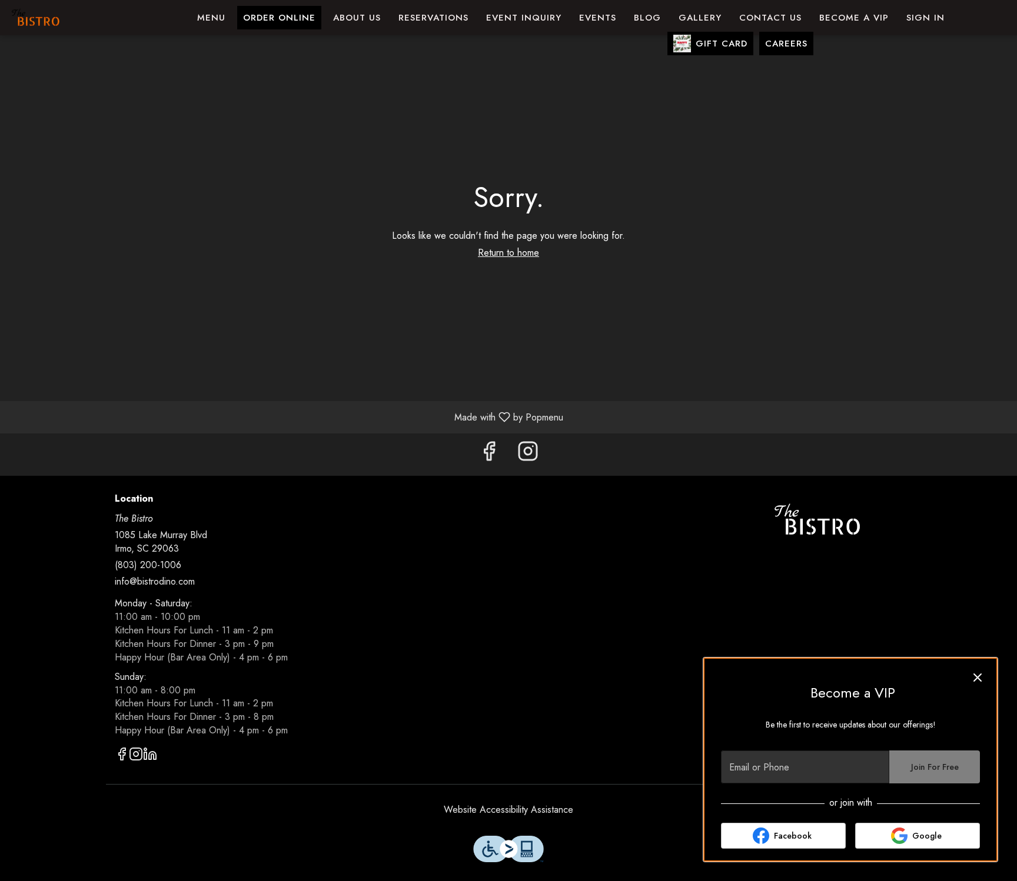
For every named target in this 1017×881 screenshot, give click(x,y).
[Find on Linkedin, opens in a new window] (150, 756)
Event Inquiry (523, 17)
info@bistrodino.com (155, 581)
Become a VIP (854, 17)
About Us (357, 17)
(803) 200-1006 (148, 565)
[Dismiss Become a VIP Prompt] (977, 677)
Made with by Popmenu (286, 417)
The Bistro (817, 519)
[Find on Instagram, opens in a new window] (528, 454)
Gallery (700, 17)
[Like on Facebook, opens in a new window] (489, 454)
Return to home (508, 252)
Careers (786, 43)
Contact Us (770, 17)
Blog (647, 17)
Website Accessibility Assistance (508, 809)
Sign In (925, 17)
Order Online (279, 17)
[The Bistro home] (62, 17)
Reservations (433, 17)
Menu (211, 17)
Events (597, 17)
